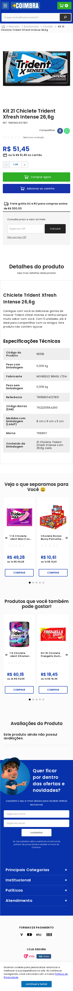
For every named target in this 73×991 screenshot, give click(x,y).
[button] (6, 538)
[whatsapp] (67, 131)
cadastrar (36, 832)
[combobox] (36, 17)
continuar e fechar (36, 984)
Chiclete (48, 26)
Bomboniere (31, 26)
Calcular (55, 228)
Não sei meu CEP (16, 237)
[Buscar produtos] (65, 17)
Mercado (14, 26)
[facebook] (60, 131)
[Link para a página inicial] (3, 27)
